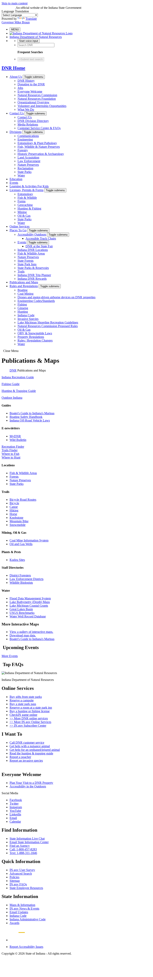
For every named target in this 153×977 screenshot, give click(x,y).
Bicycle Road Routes (23, 499)
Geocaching (25, 205)
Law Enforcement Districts (26, 579)
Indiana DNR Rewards (32, 278)
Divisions (16, 132)
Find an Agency (20, 845)
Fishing (22, 304)
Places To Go (18, 230)
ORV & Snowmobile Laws (35, 333)
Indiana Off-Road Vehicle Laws (30, 420)
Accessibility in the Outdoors (28, 786)
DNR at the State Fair (39, 246)
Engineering (25, 139)
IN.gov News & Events (24, 908)
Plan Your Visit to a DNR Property (31, 782)
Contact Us (17, 113)
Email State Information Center (29, 842)
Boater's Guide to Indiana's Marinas (32, 413)
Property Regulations (31, 337)
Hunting (23, 311)
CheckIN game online (23, 714)
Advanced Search (21, 873)
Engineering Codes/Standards (36, 301)
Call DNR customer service (27, 742)
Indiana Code (26, 315)
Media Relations (28, 124)
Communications (28, 136)
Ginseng (23, 308)
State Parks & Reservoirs (33, 268)
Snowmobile (18, 524)
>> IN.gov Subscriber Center (28, 725)
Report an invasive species (26, 760)
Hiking (14, 510)
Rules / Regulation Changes (35, 340)
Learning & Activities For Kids (29, 186)
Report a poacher (20, 757)
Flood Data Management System (30, 598)
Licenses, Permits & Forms (26, 190)
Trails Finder (10, 450)
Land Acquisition (28, 157)
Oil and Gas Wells (21, 544)
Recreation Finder (13, 446)
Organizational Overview (33, 102)
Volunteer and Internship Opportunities (42, 106)
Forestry (23, 150)
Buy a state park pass (23, 704)
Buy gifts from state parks (26, 696)
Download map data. (23, 635)
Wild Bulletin (18, 440)
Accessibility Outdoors (32, 234)
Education (16, 179)
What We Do (26, 109)
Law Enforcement (29, 161)
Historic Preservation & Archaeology (41, 154)
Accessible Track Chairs (41, 238)
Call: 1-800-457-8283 (23, 849)
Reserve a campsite (22, 700)
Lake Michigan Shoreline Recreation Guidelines (48, 322)
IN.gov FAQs (18, 884)
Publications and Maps (24, 282)
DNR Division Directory (33, 121)
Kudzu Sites (17, 559)
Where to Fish (10, 454)
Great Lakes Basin (21, 609)
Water (21, 175)
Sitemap (15, 880)
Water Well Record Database (28, 616)
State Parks (24, 172)
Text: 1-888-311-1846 (23, 853)
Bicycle (14, 503)
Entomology (25, 194)
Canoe (14, 506)
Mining (22, 212)
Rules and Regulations (24, 286)
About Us (16, 76)
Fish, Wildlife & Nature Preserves (39, 146)
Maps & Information (22, 905)
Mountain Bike (19, 521)
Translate (31, 18)
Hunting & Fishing (29, 208)
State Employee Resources (26, 888)
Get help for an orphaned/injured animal (35, 749)
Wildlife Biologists (21, 582)
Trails (21, 271)
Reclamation (25, 168)
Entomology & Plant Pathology (37, 143)
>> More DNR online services (29, 718)
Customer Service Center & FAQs (39, 128)
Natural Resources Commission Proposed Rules (48, 326)
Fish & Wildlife (27, 197)
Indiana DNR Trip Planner (34, 275)
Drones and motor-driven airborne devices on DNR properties (56, 297)
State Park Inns (27, 264)
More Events (10, 656)
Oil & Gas (24, 215)
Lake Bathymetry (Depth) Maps (30, 602)
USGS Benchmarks (22, 612)
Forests (14, 476)
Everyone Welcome (30, 91)
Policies (14, 877)
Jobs (20, 88)
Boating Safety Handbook (26, 417)
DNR (13, 370)
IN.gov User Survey (22, 870)
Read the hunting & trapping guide (31, 753)
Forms (22, 201)
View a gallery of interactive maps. (31, 631)
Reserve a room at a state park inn (31, 707)
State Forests (25, 260)
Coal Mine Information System (29, 540)
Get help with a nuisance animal (30, 746)
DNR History (26, 80)
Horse (13, 514)
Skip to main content (14, 3)
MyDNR (15, 436)
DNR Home (13, 68)
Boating (22, 290)
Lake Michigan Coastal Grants (29, 605)
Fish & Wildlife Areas (31, 253)
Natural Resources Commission (37, 95)
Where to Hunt (11, 457)
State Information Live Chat (27, 838)
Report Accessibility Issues (26, 946)
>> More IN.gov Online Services (30, 722)
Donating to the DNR (31, 84)
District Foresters (20, 575)
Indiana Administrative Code (28, 919)
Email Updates (19, 912)
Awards (14, 923)
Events (14, 182)
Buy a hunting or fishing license (30, 711)
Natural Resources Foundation (37, 98)
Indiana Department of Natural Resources (36, 37)
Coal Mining (25, 293)
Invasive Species (28, 319)
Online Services (19, 226)
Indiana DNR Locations (33, 250)
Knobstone (16, 517)
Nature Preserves (28, 164)
